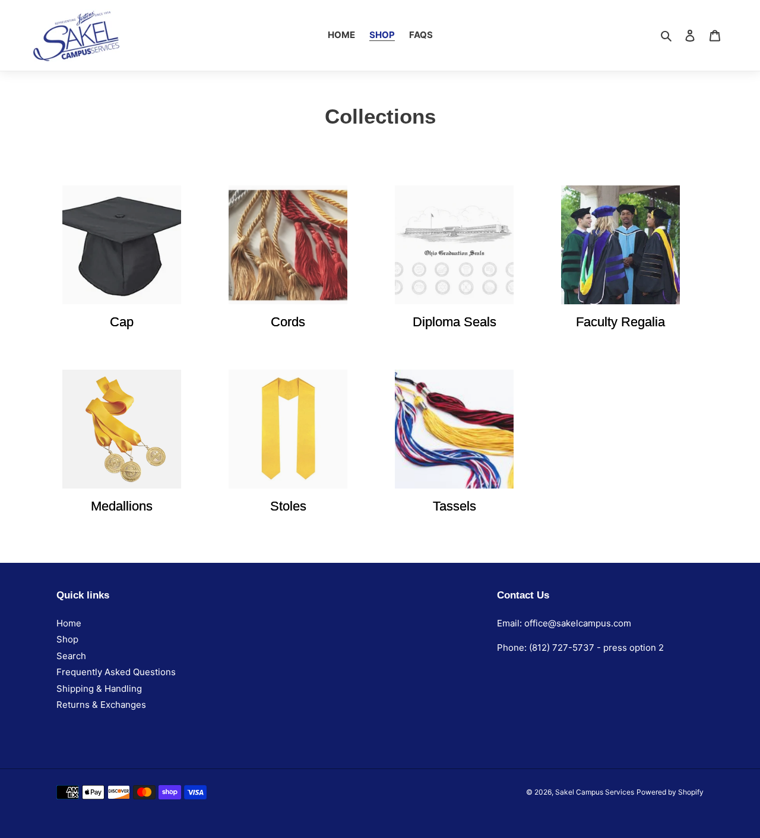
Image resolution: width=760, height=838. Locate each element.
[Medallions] (121, 429)
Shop (67, 639)
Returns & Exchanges (101, 704)
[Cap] (121, 244)
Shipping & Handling (99, 688)
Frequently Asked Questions (116, 672)
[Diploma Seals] (454, 244)
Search (71, 655)
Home (68, 623)
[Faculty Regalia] (620, 244)
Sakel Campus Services (594, 791)
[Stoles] (288, 429)
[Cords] (288, 244)
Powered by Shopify (670, 791)
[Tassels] (454, 429)
